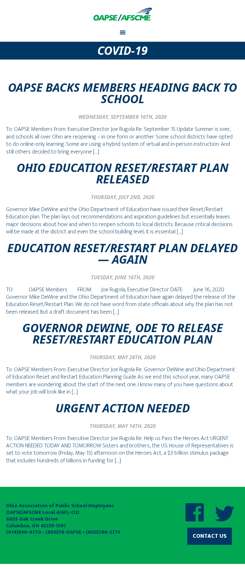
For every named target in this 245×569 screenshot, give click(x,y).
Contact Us (209, 536)
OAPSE (122, 14)
